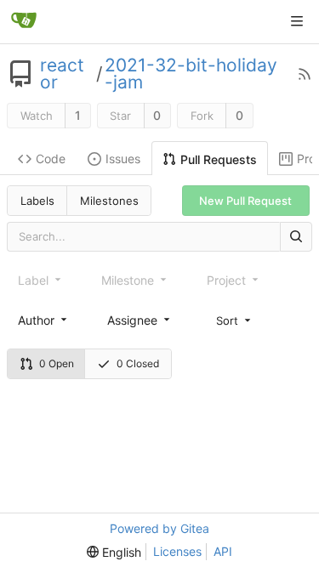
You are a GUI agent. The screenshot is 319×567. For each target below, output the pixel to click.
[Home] (24, 21)
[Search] (296, 237)
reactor (62, 74)
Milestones (109, 200)
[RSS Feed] (304, 74)
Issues (122, 158)
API (223, 551)
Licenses (177, 551)
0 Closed (138, 363)
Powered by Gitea (159, 528)
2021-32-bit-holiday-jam (191, 74)
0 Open (56, 363)
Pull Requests (218, 159)
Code (51, 158)
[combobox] (44, 320)
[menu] (235, 319)
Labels (37, 200)
